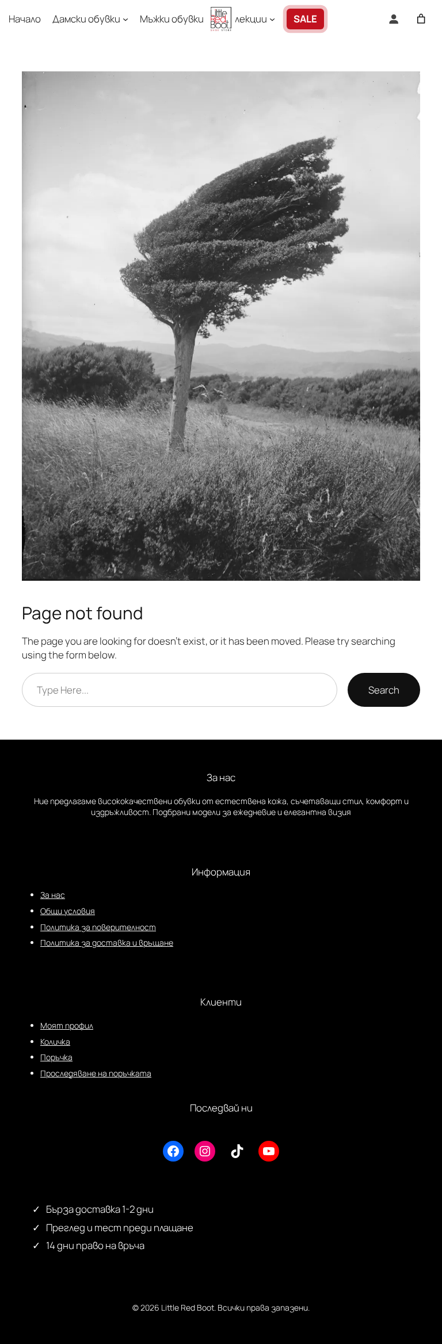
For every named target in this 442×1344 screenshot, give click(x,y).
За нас (52, 894)
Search (383, 689)
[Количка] (421, 19)
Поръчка (56, 1057)
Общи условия (67, 910)
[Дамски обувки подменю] (125, 19)
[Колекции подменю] (272, 19)
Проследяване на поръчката (95, 1073)
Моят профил (66, 1025)
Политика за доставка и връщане (106, 942)
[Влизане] (394, 19)
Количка (55, 1041)
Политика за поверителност (98, 927)
